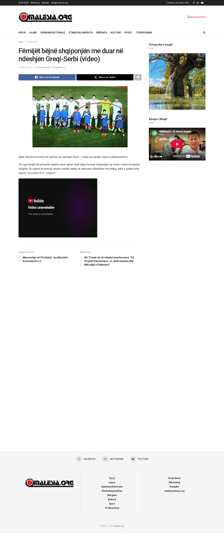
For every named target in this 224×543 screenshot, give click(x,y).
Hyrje (22, 32)
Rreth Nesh (24, 3)
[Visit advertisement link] (196, 17)
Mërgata (101, 32)
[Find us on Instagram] (198, 3)
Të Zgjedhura (58, 67)
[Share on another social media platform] (138, 77)
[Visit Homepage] (46, 17)
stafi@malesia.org (59, 3)
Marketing (35, 3)
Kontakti (45, 3)
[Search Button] (204, 32)
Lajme (33, 32)
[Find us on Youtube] (202, 3)
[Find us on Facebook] (193, 3)
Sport (128, 32)
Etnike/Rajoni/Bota (81, 32)
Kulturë (116, 32)
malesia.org (118, 526)
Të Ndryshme (144, 32)
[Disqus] (80, 318)
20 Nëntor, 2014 (26, 67)
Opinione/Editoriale (52, 32)
